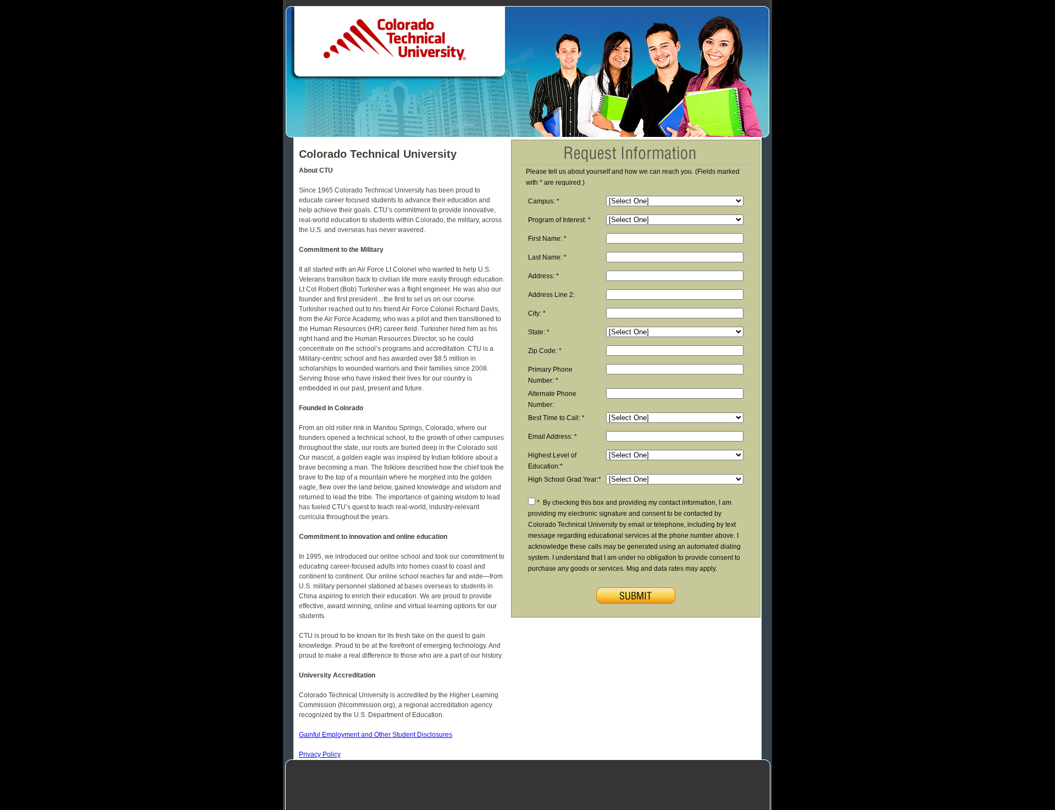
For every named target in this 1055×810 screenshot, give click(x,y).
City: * (537, 313)
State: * (538, 332)
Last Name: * (547, 257)
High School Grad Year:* (564, 479)
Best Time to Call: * (556, 418)
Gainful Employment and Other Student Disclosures (375, 735)
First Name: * (547, 239)
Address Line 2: (553, 295)
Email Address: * (552, 436)
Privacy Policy (320, 754)
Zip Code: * (545, 351)
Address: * (543, 276)
